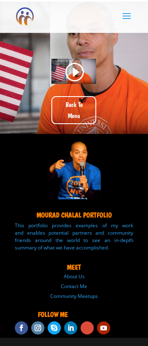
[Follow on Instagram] (37, 327)
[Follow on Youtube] (103, 327)
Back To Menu (74, 110)
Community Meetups (74, 296)
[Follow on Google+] (87, 327)
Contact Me (74, 286)
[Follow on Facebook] (21, 327)
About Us (74, 276)
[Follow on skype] (54, 327)
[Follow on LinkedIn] (70, 327)
